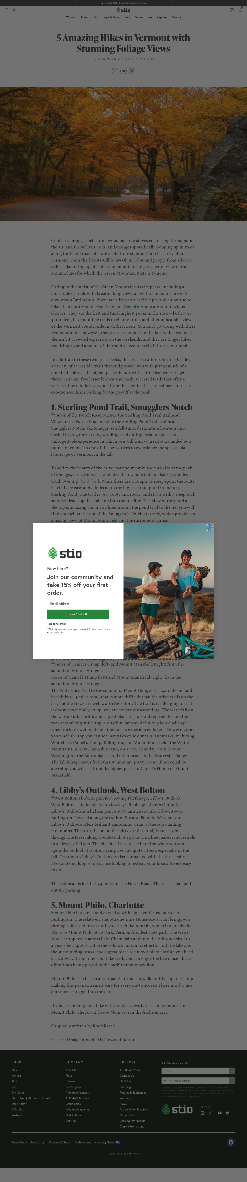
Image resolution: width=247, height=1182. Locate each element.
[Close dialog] (209, 527)
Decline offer (57, 623)
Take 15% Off (78, 614)
